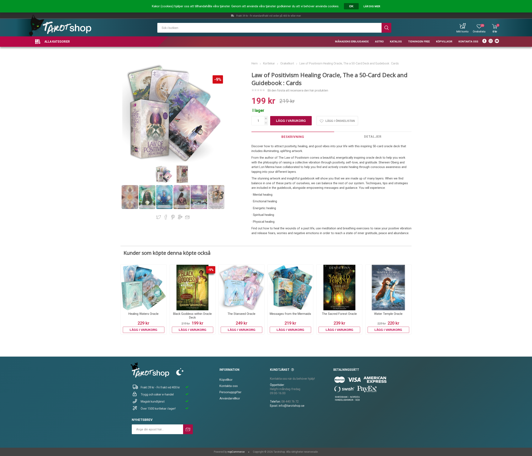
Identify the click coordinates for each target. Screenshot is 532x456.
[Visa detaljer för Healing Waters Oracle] (143, 287)
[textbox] (269, 28)
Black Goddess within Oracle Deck (192, 315)
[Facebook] (484, 41)
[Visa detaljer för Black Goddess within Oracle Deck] (193, 287)
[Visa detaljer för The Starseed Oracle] (241, 287)
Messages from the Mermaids (290, 314)
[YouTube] (497, 41)
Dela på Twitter (158, 217)
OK (351, 6)
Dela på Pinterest (173, 217)
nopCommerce (236, 451)
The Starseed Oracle (241, 314)
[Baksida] (130, 208)
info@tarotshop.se (291, 406)
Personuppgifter (230, 392)
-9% (217, 79)
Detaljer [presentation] (373, 136)
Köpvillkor (226, 380)
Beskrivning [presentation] (292, 137)
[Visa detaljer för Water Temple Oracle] (388, 287)
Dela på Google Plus (180, 217)
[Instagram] (491, 41)
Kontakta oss (228, 386)
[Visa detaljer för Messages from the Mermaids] (290, 287)
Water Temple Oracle (388, 314)
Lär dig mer (371, 6)
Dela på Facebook (166, 217)
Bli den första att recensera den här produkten (298, 90)
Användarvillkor (229, 398)
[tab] (292, 137)
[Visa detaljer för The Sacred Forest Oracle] (339, 287)
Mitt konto (462, 31)
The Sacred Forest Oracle (339, 314)
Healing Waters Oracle (143, 314)
